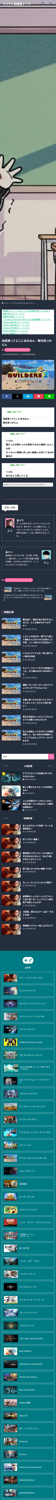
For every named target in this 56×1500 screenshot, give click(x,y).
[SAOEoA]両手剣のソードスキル (16, 325)
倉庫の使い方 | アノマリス (14, 313)
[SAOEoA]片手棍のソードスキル (16, 328)
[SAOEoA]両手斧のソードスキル (16, 322)
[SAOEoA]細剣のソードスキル (15, 333)
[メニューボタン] (50, 4)
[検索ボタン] (43, 4)
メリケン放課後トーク (17, 3)
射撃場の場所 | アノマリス (14, 316)
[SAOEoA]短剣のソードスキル (15, 330)
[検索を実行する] (51, 756)
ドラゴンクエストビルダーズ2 (17, 350)
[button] (7, 396)
